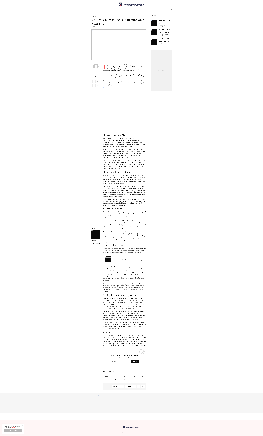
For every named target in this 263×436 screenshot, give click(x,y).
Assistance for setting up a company (105, 429)
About (107, 425)
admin (96, 70)
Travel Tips (93, 16)
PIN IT (139, 110)
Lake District (128, 138)
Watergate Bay (118, 225)
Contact (102, 425)
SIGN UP (135, 361)
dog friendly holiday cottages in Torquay (131, 186)
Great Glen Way (112, 306)
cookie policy (14, 427)
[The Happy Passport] (131, 4)
